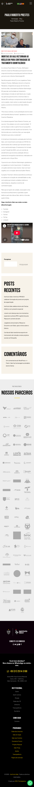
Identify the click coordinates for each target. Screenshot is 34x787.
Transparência (17, 708)
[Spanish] (23, 4)
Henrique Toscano (19, 53)
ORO (16, 781)
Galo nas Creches (17, 738)
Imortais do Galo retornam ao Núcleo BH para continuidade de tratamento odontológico (15, 60)
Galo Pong (17, 748)
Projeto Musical (17, 744)
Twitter (5, 214)
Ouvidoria (17, 711)
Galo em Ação (17, 735)
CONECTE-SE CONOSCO (17, 641)
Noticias (14, 51)
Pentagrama (22, 781)
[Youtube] (17, 644)
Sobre (17, 691)
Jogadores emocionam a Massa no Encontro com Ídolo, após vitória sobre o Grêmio (16, 325)
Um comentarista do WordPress (15, 360)
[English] (20, 4)
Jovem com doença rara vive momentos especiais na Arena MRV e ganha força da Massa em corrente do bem (16, 315)
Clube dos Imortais (17, 731)
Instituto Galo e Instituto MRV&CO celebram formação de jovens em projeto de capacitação (16, 299)
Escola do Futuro (17, 741)
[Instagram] (13, 644)
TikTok (5, 217)
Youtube (5, 209)
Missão (17, 698)
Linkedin (5, 220)
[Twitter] (15, 644)
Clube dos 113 (17, 701)
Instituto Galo (6, 51)
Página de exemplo (17, 757)
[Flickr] (19, 644)
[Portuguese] (18, 4)
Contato (17, 721)
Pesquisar (7, 259)
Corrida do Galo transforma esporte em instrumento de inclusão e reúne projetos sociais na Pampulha (16, 335)
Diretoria (17, 704)
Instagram (6, 212)
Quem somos (17, 695)
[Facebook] (21, 644)
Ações (17, 751)
